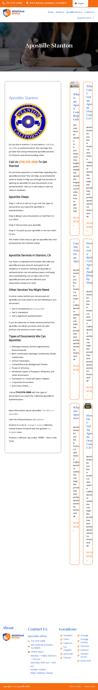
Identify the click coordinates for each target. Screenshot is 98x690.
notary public (38, 308)
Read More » (77, 221)
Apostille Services (74, 12)
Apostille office (37, 636)
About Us (60, 12)
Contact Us (89, 12)
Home (51, 12)
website (40, 419)
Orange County (34, 425)
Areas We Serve (84, 18)
